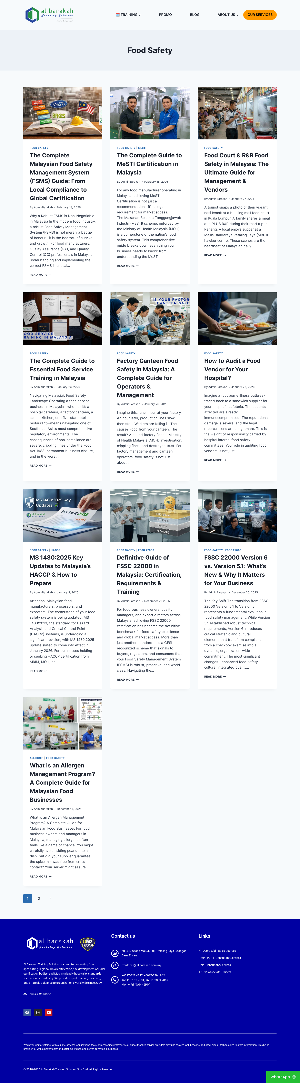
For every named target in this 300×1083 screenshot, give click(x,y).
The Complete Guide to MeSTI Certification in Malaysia (149, 164)
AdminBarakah (43, 207)
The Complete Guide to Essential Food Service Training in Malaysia (62, 369)
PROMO (165, 15)
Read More (41, 274)
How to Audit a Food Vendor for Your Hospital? (232, 369)
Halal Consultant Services (215, 965)
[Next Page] (50, 898)
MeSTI (142, 147)
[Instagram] (38, 1012)
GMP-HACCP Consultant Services (220, 957)
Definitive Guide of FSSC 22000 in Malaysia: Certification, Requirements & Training (149, 574)
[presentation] (62, 113)
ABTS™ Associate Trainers (215, 972)
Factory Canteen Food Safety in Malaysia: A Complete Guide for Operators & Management (147, 378)
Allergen (37, 758)
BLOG (195, 15)
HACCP (55, 550)
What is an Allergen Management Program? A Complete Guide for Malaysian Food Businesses (62, 782)
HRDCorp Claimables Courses (217, 950)
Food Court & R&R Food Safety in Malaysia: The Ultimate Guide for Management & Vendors (236, 172)
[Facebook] (27, 1012)
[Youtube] (48, 1012)
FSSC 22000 (146, 550)
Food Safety (39, 147)
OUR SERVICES (260, 15)
